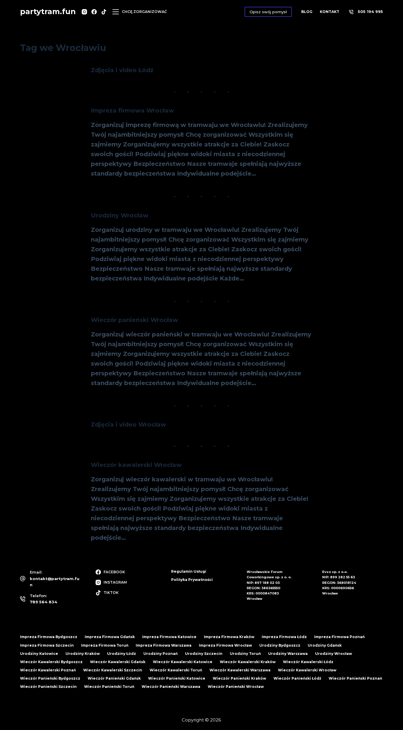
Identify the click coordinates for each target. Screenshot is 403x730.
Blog (306, 11)
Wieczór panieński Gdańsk (114, 678)
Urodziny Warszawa (288, 653)
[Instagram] (84, 11)
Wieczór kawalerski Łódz (308, 662)
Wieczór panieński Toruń (109, 686)
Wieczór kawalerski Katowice (182, 662)
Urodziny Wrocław (119, 215)
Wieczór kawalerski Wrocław (136, 464)
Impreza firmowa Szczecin (47, 645)
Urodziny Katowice (39, 653)
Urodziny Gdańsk (325, 645)
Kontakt (329, 11)
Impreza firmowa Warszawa (163, 645)
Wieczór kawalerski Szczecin (112, 670)
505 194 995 (370, 11)
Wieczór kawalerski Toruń (176, 670)
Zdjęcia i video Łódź (122, 70)
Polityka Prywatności (192, 579)
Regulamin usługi (188, 571)
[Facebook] (94, 11)
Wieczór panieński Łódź (297, 678)
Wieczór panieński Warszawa (171, 686)
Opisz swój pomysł (268, 11)
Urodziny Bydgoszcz (279, 645)
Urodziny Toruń (245, 653)
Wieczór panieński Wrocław (134, 319)
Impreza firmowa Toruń (104, 645)
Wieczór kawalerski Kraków (248, 662)
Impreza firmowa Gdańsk (110, 637)
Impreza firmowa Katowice (169, 637)
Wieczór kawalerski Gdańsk (117, 662)
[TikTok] (104, 11)
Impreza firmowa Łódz (284, 637)
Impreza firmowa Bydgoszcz (48, 637)
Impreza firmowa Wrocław (132, 110)
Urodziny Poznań (160, 653)
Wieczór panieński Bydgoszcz (50, 678)
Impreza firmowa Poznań (339, 637)
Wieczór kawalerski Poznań (48, 670)
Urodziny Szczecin (203, 653)
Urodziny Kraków (82, 653)
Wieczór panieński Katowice (176, 678)
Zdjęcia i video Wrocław (128, 424)
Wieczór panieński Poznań (355, 678)
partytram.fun (48, 11)
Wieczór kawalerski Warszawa (240, 670)
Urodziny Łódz (121, 653)
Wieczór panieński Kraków (239, 678)
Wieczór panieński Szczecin (48, 686)
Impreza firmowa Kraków (229, 637)
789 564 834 (43, 601)
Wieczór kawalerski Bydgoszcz (51, 662)
